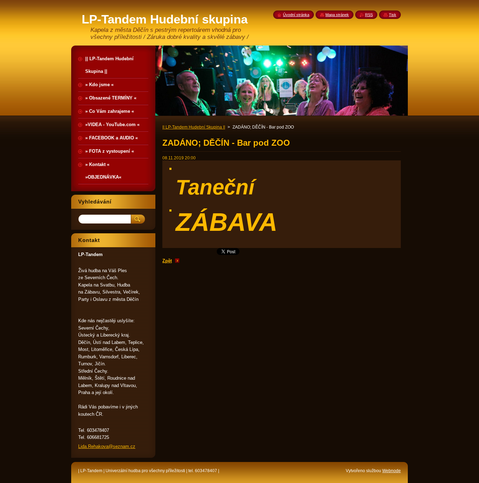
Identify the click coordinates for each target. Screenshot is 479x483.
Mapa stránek (337, 15)
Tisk (392, 15)
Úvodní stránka (296, 15)
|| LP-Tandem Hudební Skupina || (193, 127)
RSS (369, 15)
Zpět (167, 260)
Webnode (391, 471)
